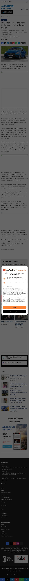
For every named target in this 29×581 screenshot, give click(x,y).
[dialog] (14, 290)
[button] (14, 286)
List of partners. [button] (17, 294)
